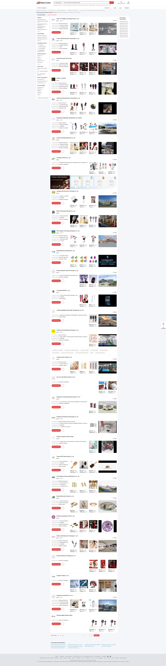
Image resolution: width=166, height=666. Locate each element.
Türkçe (112, 657)
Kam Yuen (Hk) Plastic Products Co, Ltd (66, 377)
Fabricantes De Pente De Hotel (126, 25)
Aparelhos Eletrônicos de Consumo (42, 24)
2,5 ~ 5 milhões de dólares (42, 72)
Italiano (82, 657)
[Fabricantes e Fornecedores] (43, 2)
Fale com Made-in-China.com (88, 656)
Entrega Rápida (42, 48)
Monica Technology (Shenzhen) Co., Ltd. (66, 211)
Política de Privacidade (77, 656)
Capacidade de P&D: (56, 27)
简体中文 (52, 657)
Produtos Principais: (56, 25)
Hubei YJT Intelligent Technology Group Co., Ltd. (68, 18)
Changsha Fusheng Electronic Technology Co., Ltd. (68, 98)
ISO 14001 (40, 62)
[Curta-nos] (107, 656)
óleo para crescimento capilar (67, 352)
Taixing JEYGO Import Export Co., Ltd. (65, 456)
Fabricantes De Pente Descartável (126, 28)
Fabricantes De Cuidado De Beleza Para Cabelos (58, 646)
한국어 (92, 657)
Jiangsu (39, 92)
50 (63, 635)
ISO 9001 (40, 55)
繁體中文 (56, 657)
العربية (96, 657)
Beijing (39, 90)
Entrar (128, 3)
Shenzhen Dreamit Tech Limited (64, 58)
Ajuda (115, 7)
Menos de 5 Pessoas (42, 81)
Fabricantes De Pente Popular (126, 21)
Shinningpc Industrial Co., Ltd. (63, 157)
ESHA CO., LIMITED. (61, 78)
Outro (39, 40)
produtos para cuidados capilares (71, 350)
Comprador (107, 7)
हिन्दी (104, 657)
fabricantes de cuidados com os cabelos (70, 5)
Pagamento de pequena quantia (41, 51)
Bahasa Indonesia (123, 657)
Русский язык (87, 657)
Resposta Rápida (42, 46)
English (48, 657)
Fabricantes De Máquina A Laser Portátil (108, 644)
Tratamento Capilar (85, 350)
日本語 (61, 657)
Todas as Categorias (42, 7)
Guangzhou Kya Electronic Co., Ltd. (65, 595)
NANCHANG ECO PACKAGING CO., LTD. (66, 250)
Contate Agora (57, 32)
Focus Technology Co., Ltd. (81, 660)
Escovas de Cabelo (104, 350)
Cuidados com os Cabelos (57, 350)
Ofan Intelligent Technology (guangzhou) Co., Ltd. (68, 231)
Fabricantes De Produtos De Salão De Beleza (92, 644)
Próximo (95, 635)
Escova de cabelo (94, 350)
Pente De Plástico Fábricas (106, 646)
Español (69, 657)
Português (78, 657)
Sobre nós (57, 656)
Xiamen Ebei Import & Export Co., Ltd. (65, 496)
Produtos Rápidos (97, 656)
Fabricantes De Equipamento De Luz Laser (58, 644)
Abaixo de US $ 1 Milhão (42, 69)
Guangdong (40, 87)
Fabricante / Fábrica (42, 37)
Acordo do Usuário (68, 656)
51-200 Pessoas (41, 82)
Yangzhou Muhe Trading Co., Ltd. (64, 357)
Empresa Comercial (42, 35)
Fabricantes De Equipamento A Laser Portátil (75, 644)
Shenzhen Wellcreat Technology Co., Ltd (66, 555)
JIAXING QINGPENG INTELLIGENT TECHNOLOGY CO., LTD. (70, 310)
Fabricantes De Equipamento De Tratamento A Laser (75, 646)
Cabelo (91, 352)
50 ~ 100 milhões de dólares (41, 74)
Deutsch (73, 657)
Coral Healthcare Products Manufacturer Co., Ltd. (68, 476)
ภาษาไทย (108, 657)
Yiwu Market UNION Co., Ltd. (63, 290)
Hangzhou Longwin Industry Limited (65, 436)
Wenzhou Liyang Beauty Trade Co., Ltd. (66, 516)
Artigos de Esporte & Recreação (41, 27)
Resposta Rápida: (55, 28)
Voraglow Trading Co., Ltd (63, 575)
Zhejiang (40, 89)
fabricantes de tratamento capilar (102, 5)
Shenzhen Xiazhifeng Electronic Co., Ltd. (66, 138)
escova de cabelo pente (100, 352)
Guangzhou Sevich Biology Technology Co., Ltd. (68, 330)
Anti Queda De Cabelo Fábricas (73, 647)
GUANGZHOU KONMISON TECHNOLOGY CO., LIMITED (69, 118)
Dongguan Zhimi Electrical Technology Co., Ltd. (67, 416)
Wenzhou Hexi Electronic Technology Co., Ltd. (67, 536)
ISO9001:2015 (40, 60)
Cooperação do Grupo (42, 38)
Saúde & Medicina (41, 19)
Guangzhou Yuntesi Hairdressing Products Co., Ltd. (68, 397)
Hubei (39, 94)
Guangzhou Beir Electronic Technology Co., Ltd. (68, 191)
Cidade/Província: (55, 48)
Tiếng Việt (117, 657)
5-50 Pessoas (41, 79)
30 (60, 635)
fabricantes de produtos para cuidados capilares (86, 5)
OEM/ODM (41, 45)
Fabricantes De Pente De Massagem (127, 26)
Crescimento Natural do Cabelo (82, 352)
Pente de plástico (55, 352)
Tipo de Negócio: (55, 23)
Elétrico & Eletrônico (42, 29)
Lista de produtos (41, 14)
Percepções (104, 656)
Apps (120, 7)
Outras (39, 59)
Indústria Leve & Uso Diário (42, 22)
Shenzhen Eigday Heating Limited (64, 615)
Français (64, 657)
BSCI (39, 57)
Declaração (62, 656)
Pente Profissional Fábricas (89, 646)
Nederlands (101, 657)
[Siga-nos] (110, 656)
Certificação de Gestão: (56, 240)
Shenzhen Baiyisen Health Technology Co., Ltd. (67, 270)
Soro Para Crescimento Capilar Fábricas (58, 647)
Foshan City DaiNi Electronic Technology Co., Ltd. (68, 38)
